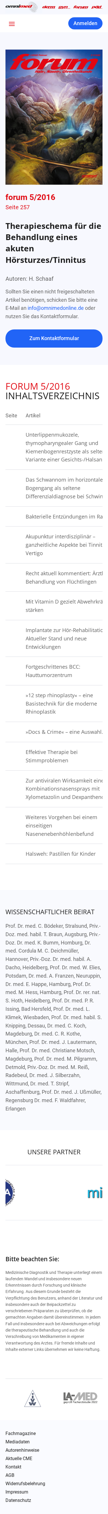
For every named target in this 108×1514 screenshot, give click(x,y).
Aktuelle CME (18, 1459)
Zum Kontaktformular (54, 338)
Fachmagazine (20, 1434)
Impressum (16, 1492)
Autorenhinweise (22, 1450)
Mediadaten (17, 1442)
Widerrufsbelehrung (25, 1484)
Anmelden (85, 23)
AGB (9, 1475)
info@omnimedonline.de (56, 308)
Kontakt (13, 1467)
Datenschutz (18, 1500)
